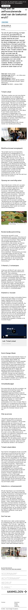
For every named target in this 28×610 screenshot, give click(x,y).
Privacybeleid (18, 3)
